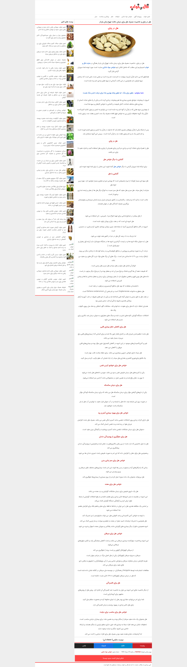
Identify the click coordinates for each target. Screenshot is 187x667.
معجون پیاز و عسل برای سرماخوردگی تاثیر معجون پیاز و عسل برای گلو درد (51, 36)
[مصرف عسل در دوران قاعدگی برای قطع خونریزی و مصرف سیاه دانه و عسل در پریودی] (70, 64)
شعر (112, 16)
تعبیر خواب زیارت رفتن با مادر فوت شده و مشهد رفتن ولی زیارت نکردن (51, 69)
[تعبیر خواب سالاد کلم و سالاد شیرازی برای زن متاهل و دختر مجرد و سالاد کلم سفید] (70, 48)
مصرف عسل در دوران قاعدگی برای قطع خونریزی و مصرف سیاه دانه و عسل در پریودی (51, 61)
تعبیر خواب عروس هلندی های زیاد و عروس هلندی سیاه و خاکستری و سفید (51, 212)
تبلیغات (117, 16)
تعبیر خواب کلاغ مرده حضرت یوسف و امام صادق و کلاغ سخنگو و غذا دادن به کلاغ (51, 127)
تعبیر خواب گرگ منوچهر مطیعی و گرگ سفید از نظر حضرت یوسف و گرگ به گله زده (51, 179)
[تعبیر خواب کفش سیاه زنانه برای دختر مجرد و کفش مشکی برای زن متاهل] (70, 106)
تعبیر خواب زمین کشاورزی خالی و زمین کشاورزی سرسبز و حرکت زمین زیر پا (51, 144)
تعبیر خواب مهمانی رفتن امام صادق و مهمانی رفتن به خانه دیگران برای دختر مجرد (51, 272)
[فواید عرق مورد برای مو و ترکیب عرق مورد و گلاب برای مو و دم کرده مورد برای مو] (70, 89)
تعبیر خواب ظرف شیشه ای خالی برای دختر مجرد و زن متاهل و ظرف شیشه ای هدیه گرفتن (51, 95)
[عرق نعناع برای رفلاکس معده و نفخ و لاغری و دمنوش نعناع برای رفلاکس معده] (70, 191)
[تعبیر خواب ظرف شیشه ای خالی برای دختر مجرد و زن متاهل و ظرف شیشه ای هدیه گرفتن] (70, 97)
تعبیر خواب (146, 16)
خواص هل (117, 166)
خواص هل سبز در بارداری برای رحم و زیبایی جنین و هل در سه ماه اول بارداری (51, 171)
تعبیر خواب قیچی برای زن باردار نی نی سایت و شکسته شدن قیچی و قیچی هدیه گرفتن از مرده (51, 163)
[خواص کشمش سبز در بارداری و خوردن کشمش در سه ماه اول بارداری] (70, 241)
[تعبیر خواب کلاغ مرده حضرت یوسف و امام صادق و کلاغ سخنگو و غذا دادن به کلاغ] (70, 131)
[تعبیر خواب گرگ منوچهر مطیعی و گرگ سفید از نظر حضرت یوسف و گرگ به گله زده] (70, 183)
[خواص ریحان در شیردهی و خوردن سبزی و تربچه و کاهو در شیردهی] (70, 114)
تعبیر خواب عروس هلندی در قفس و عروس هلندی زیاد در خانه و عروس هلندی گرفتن (51, 77)
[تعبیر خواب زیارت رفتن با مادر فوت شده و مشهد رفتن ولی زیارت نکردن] (70, 72)
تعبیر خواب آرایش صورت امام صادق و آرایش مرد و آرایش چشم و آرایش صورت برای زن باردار (51, 229)
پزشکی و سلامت (104, 16)
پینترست (142, 646)
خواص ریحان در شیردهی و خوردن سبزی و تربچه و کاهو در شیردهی (51, 111)
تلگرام (122, 646)
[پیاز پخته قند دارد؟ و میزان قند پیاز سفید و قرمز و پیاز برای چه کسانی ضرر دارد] (70, 223)
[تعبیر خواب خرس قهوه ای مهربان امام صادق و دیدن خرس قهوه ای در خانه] (70, 207)
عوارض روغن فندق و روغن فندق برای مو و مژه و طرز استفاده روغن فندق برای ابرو (51, 264)
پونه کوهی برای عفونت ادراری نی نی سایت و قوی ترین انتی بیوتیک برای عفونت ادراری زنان (51, 135)
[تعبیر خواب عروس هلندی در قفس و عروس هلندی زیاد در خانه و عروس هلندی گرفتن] (70, 80)
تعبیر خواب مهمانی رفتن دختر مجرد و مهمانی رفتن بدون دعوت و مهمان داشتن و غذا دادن (51, 28)
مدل (96, 16)
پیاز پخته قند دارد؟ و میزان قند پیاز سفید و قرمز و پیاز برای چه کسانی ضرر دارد (51, 220)
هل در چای (113, 28)
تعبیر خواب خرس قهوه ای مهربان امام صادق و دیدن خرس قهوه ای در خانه (51, 204)
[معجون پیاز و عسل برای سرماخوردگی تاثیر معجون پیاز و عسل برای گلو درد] (70, 40)
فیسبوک (103, 646)
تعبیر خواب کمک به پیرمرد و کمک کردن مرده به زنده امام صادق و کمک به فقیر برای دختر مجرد (51, 247)
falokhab (138, 652)
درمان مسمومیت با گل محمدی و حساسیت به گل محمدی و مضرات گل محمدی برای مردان (51, 153)
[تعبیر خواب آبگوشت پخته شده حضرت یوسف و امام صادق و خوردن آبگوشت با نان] (70, 123)
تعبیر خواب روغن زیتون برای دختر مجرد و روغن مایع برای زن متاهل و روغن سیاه (51, 52)
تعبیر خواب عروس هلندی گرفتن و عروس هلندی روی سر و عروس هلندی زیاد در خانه (51, 280)
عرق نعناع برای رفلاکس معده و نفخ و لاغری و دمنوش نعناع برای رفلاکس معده (51, 187)
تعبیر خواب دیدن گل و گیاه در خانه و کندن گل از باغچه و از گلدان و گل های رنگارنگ (51, 255)
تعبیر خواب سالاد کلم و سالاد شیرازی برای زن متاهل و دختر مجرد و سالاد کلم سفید (51, 44)
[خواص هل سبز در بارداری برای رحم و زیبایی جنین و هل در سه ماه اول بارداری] (70, 174)
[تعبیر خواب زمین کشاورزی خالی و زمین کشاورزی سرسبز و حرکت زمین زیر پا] (70, 147)
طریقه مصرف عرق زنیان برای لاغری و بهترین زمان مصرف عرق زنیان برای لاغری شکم (51, 288)
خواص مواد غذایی (126, 16)
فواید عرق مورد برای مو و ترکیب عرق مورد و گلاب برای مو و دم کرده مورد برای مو (51, 85)
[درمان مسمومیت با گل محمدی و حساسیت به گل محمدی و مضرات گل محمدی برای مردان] (70, 155)
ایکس (84, 646)
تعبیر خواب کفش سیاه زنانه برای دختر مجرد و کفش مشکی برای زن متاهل (51, 103)
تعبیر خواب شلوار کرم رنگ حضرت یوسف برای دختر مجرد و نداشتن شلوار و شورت (51, 195)
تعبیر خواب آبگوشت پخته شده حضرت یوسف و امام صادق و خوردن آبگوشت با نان (51, 119)
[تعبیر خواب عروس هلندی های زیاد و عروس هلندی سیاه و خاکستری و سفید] (70, 215)
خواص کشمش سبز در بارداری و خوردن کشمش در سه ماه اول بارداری (51, 238)
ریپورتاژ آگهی (138, 16)
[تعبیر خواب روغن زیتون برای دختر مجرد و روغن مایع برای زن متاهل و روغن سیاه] (70, 56)
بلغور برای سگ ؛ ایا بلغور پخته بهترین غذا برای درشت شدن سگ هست (108, 93)
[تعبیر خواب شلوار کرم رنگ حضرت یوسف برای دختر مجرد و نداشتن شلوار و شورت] (70, 199)
